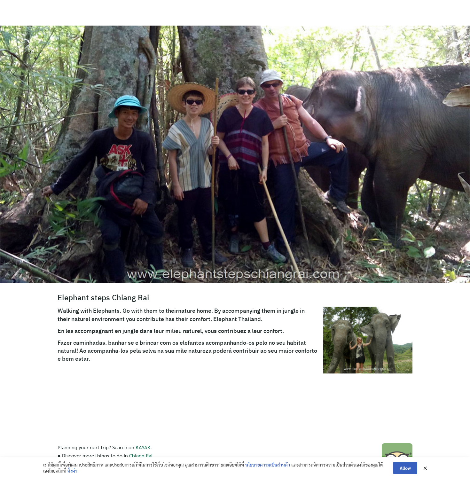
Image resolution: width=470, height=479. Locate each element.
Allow (405, 468)
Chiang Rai (141, 455)
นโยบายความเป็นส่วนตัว (267, 464)
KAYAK (143, 447)
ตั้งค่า (72, 471)
